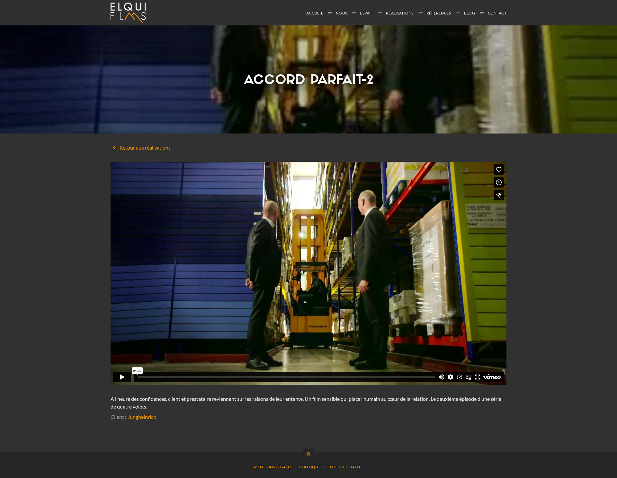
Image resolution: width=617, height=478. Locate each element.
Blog (469, 13)
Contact (497, 13)
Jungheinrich (142, 417)
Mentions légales (273, 466)
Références (438, 13)
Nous (341, 13)
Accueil (314, 13)
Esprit (366, 13)
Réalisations (400, 13)
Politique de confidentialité (331, 466)
